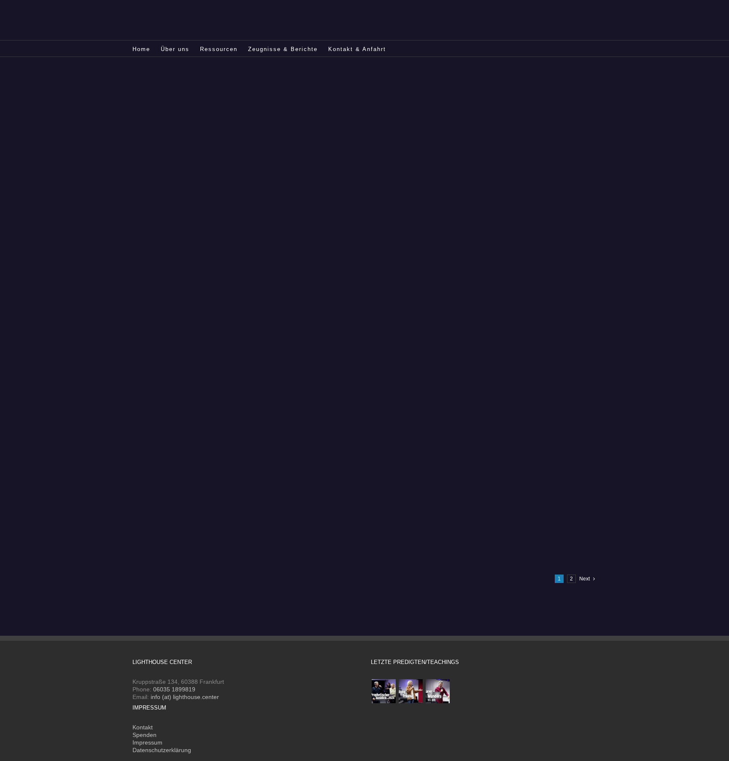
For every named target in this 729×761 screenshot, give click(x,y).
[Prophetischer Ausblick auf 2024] (383, 691)
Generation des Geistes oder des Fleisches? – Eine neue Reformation (478, 85)
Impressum (147, 742)
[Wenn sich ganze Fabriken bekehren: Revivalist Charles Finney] (241, 400)
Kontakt (142, 727)
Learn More (390, 109)
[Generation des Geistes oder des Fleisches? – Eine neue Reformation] (241, 84)
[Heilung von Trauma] (410, 691)
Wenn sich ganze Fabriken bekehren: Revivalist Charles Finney (467, 402)
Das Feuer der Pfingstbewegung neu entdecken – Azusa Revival (468, 244)
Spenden (144, 734)
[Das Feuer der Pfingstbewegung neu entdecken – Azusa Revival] (241, 242)
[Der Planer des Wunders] (437, 691)
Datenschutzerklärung (161, 750)
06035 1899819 (174, 689)
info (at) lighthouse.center (185, 697)
